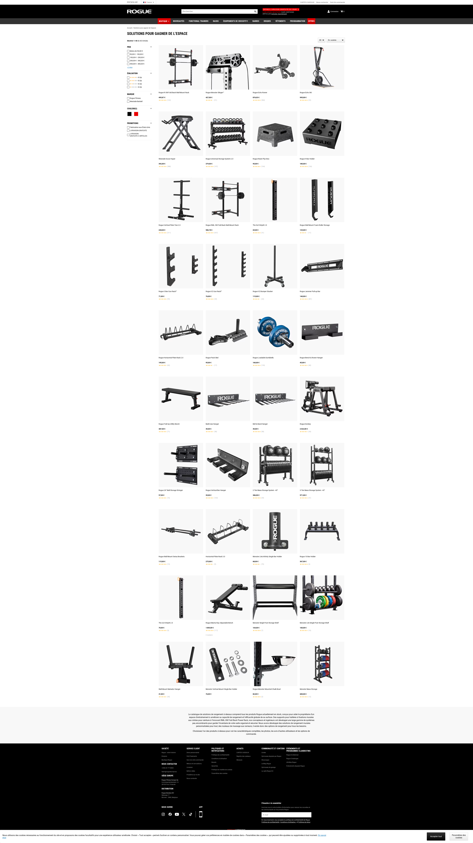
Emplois (164, 756)
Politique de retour (304, 822)
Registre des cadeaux (243, 756)
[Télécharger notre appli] (201, 814)
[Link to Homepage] (139, 11)
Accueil (129, 28)
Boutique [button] (163, 21)
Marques (239, 760)
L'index (264, 752)
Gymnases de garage (269, 767)
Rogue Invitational (292, 755)
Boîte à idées (191, 771)
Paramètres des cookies (219, 773)
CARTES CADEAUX (307, 2)
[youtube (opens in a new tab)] (177, 814)
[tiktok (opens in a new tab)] (191, 814)
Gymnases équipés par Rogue (271, 756)
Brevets (213, 762)
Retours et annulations (194, 764)
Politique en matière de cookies (221, 770)
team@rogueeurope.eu (169, 772)
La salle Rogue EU (267, 771)
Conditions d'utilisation (219, 758)
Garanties (214, 766)
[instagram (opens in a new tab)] (163, 814)
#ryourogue (265, 760)
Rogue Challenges (292, 758)
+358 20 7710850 (168, 768)
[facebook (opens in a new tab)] (170, 814)
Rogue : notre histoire (169, 752)
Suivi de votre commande (195, 760)
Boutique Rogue (167, 760)
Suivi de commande (337, 2)
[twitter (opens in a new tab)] (184, 814)
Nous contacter (322, 2)
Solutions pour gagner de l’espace (145, 28)
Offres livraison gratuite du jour (280, 9)
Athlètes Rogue (291, 762)
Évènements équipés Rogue (295, 766)
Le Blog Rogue (266, 764)
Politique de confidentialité (220, 755)
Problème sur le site (193, 775)
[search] (219, 11)
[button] (255, 11)
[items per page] (321, 40)
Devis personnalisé (193, 752)
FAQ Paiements (192, 756)
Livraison (190, 767)
